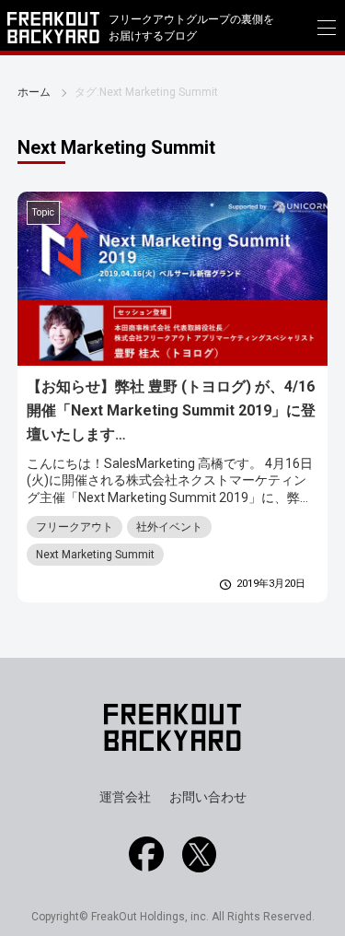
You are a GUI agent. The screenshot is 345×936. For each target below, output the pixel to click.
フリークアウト (74, 527)
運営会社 (125, 797)
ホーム (34, 92)
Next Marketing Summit (95, 554)
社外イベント (169, 527)
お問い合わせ (208, 797)
